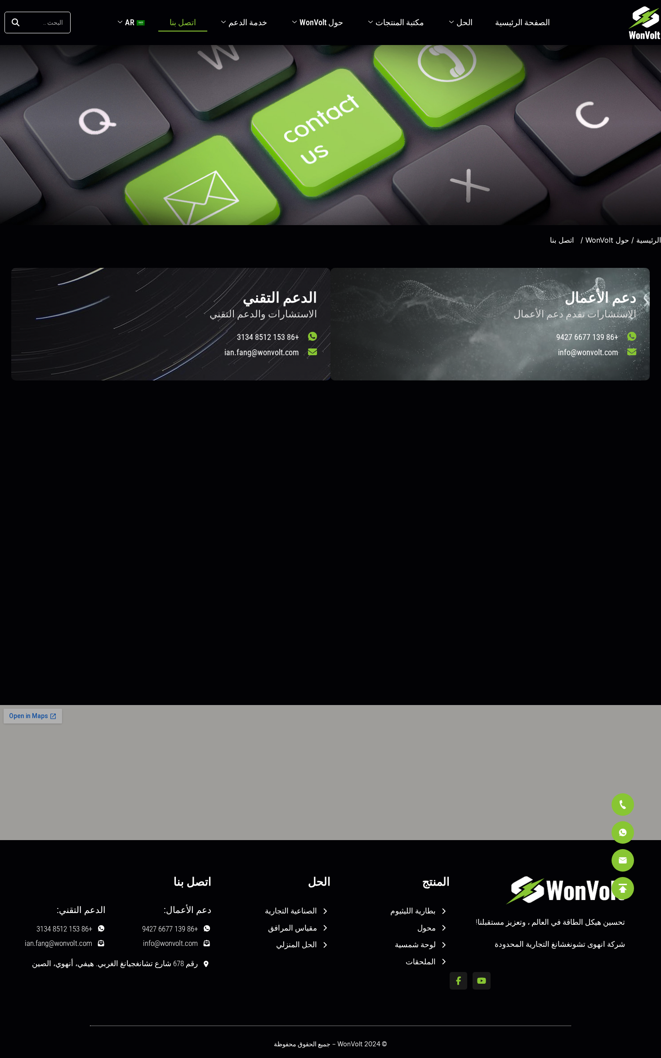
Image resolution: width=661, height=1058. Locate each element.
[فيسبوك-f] (459, 981)
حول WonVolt (321, 22)
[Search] (16, 22)
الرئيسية (648, 239)
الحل (464, 22)
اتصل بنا (183, 22)
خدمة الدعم (247, 22)
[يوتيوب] (482, 981)
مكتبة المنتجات (399, 22)
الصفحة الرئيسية (522, 22)
